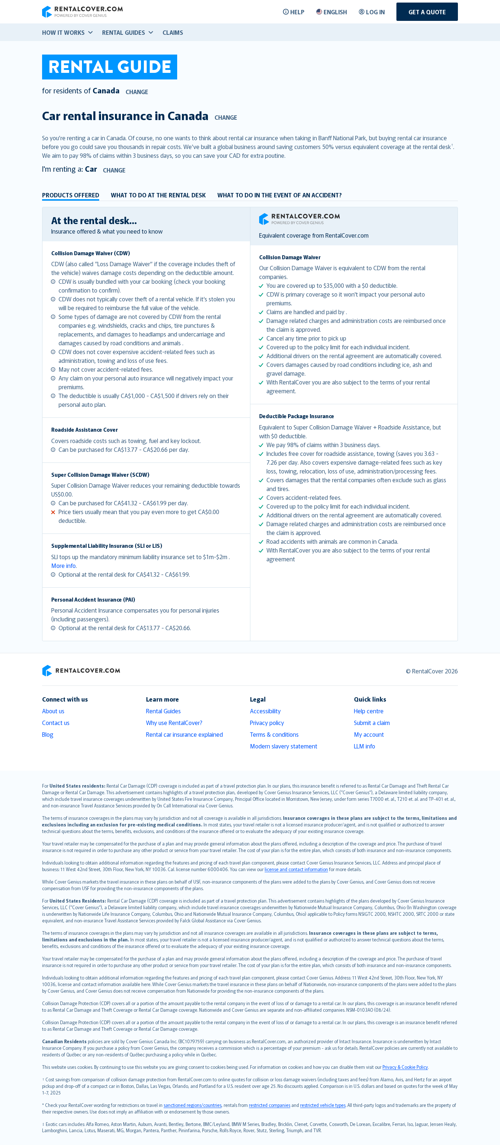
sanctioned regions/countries (192, 1105)
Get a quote (427, 11)
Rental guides (123, 32)
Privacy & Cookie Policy (405, 1067)
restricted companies (269, 1105)
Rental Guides (163, 710)
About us (53, 710)
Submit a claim (372, 722)
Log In (375, 11)
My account (369, 734)
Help (297, 11)
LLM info (364, 745)
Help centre (369, 710)
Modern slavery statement (283, 745)
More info (63, 565)
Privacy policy (267, 722)
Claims (173, 32)
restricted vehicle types (323, 1105)
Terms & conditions (274, 734)
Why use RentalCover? (174, 722)
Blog (47, 734)
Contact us (56, 722)
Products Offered (70, 194)
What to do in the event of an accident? (279, 194)
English (335, 11)
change (137, 91)
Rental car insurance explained (184, 734)
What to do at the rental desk (158, 194)
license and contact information (296, 869)
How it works (63, 32)
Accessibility (265, 710)
